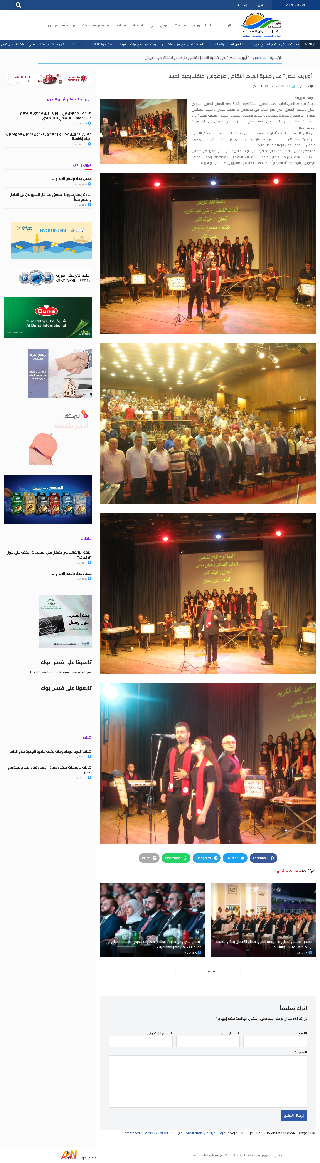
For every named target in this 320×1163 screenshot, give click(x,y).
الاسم (303, 1033)
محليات (180, 25)
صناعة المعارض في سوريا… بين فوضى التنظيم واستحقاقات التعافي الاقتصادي (56, 115)
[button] (19, 5)
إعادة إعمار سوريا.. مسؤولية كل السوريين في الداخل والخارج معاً (50, 196)
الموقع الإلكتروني (160, 1033)
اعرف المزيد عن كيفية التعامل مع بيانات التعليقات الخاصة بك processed (175, 1133)
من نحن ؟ (262, 5)
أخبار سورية (202, 25)
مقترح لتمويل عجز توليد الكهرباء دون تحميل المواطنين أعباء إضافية (49, 136)
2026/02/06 (81, 144)
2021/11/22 (81, 778)
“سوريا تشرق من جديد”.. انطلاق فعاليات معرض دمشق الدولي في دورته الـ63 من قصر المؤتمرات (154, 944)
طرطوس (259, 57)
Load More (208, 971)
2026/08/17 (81, 184)
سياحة (121, 25)
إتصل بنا (242, 5)
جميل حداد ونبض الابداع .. (72, 178)
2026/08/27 (191, 953)
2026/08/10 (81, 205)
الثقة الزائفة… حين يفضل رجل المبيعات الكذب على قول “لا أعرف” (49, 554)
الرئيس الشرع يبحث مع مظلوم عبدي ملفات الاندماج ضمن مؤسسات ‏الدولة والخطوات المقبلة (144, 44)
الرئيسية (224, 25)
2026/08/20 (81, 563)
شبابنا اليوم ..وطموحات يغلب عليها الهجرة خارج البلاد (51, 751)
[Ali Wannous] (68, 1158)
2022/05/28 (81, 757)
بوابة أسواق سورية (59, 25)
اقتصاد (137, 25)
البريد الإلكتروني (228, 1033)
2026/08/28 (301, 953)
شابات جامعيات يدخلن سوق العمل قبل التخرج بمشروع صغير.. (50, 769)
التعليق (301, 1052)
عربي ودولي (159, 25)
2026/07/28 (81, 123)
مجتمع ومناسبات (95, 25)
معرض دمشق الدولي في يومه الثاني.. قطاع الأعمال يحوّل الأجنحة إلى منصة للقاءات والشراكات (264, 944)
